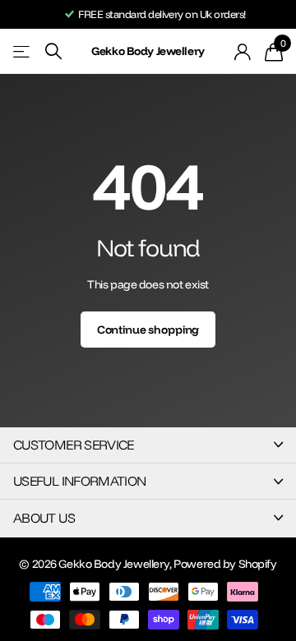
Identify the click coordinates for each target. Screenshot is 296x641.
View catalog (22, 51)
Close (148, 445)
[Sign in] (243, 51)
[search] (53, 51)
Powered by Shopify (224, 563)
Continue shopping (148, 329)
